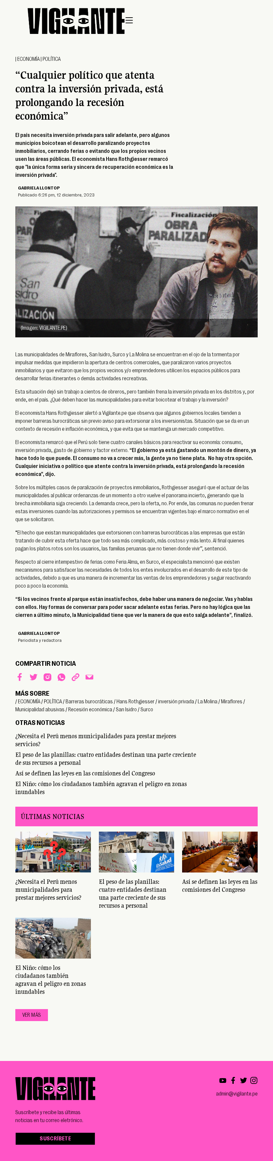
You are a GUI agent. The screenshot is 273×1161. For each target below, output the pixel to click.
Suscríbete (55, 1139)
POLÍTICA (52, 59)
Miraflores (231, 702)
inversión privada (176, 702)
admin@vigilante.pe (237, 1094)
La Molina (207, 702)
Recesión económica (90, 710)
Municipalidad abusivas (40, 710)
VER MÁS (31, 1015)
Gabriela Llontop (39, 187)
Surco (146, 710)
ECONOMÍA (28, 59)
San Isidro (126, 710)
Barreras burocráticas (89, 702)
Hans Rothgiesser (135, 702)
